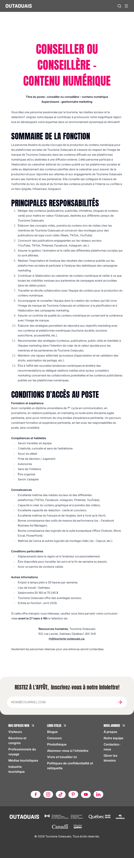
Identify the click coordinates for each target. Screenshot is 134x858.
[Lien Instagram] (48, 794)
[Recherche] (119, 6)
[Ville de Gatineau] (120, 817)
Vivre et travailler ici (62, 757)
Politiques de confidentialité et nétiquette (70, 765)
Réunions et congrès (17, 740)
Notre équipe (113, 738)
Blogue (52, 732)
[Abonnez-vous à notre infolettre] (120, 702)
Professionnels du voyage (22, 751)
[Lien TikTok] (61, 794)
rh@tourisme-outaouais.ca (66, 638)
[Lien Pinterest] (73, 794)
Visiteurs (15, 732)
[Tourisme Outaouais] (24, 817)
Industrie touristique (16, 769)
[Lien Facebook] (35, 794)
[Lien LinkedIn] (98, 794)
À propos (110, 732)
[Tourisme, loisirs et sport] (99, 817)
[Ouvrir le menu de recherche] (126, 6)
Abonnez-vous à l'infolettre (67, 750)
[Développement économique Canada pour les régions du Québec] (64, 817)
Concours (54, 738)
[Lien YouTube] (86, 794)
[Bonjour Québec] (78, 826)
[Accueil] (19, 6)
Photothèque (57, 744)
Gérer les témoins (110, 758)
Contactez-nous (112, 747)
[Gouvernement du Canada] (60, 826)
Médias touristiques (23, 760)
